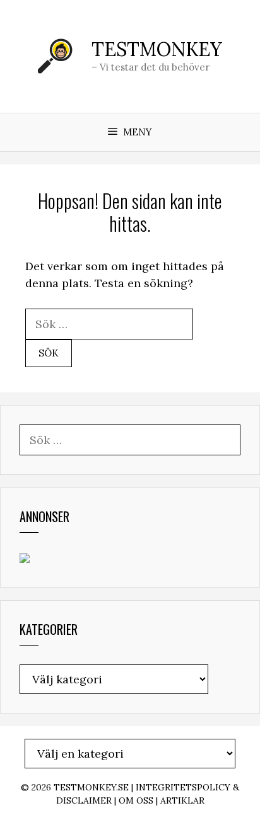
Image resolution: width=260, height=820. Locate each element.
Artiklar (182, 800)
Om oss (136, 800)
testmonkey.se (91, 787)
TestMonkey (157, 49)
